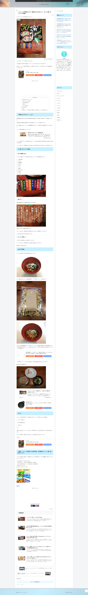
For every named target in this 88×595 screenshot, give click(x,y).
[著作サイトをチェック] (32, 506)
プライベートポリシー (24, 592)
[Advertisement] (35, 88)
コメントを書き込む (35, 581)
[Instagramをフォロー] (36, 506)
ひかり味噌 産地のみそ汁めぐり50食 (32, 72)
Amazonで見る (30, 444)
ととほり (60, 21)
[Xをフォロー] (34, 506)
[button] (71, 11)
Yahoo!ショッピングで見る (47, 444)
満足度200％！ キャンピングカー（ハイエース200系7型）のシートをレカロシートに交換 (64, 42)
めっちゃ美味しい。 (26, 105)
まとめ (23, 108)
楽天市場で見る (39, 444)
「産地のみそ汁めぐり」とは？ (27, 99)
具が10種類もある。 (26, 102)
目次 (33, 97)
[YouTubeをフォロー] (38, 506)
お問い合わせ (18, 592)
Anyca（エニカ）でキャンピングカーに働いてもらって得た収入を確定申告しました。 (63, 31)
